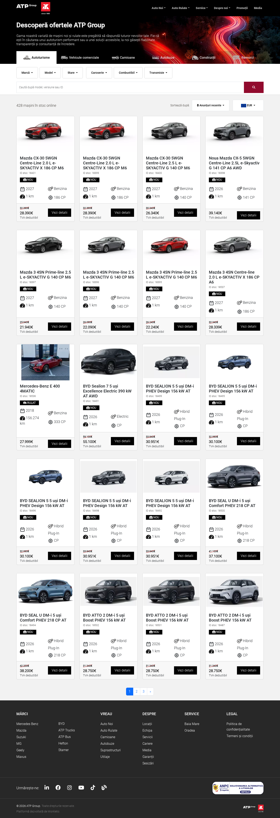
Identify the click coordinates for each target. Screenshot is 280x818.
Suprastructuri (110, 750)
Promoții (242, 8)
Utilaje (105, 757)
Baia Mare (191, 724)
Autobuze (107, 744)
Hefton (63, 743)
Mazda (21, 730)
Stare (71, 72)
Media (258, 8)
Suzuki (21, 737)
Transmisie (157, 72)
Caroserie (98, 72)
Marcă (26, 72)
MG (19, 744)
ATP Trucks (66, 730)
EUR (249, 105)
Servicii (147, 737)
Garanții (148, 757)
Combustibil (127, 72)
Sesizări (148, 763)
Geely (20, 750)
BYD (61, 724)
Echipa (147, 730)
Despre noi (221, 8)
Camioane (107, 737)
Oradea (189, 730)
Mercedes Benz (27, 724)
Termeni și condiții (240, 736)
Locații (147, 724)
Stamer (63, 750)
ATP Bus (64, 737)
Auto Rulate (179, 8)
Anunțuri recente (210, 105)
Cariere (147, 744)
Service (201, 8)
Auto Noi (157, 8)
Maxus (21, 757)
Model (49, 72)
